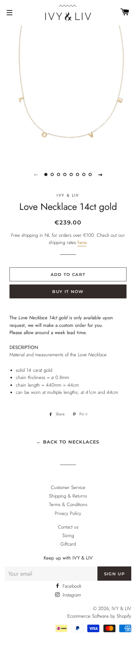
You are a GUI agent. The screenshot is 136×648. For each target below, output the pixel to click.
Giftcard (68, 544)
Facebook (71, 586)
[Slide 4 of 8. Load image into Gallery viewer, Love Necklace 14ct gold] (65, 174)
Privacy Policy (68, 513)
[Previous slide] (36, 174)
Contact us (68, 526)
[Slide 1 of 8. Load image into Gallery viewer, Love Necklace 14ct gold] (46, 174)
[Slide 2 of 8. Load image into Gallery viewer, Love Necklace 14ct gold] (52, 174)
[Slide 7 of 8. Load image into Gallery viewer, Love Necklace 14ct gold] (84, 174)
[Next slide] (100, 174)
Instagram (71, 594)
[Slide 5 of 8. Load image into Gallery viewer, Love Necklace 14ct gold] (71, 174)
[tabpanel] (68, 92)
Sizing (68, 535)
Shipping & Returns (68, 495)
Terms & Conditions (68, 504)
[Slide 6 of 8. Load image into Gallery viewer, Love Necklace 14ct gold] (77, 174)
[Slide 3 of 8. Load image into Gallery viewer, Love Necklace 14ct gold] (58, 174)
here (81, 242)
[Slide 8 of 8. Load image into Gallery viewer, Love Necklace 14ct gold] (90, 174)
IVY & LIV (121, 608)
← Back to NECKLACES (68, 442)
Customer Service (68, 487)
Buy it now (67, 291)
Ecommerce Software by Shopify (99, 616)
